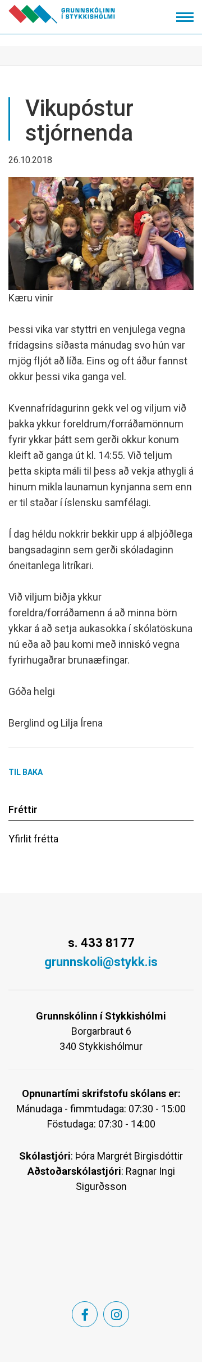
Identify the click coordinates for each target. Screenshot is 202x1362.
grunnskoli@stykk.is (101, 962)
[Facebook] (85, 1314)
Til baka (25, 772)
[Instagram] (116, 1314)
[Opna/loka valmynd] (185, 17)
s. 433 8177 (101, 943)
